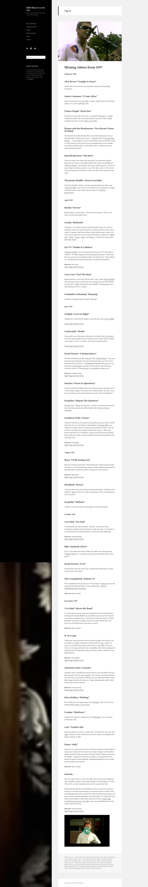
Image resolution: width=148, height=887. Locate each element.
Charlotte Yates (76, 861)
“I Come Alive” (84, 101)
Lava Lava (72, 864)
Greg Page (90, 863)
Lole (85, 864)
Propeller (87, 866)
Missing (70, 859)
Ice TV (98, 366)
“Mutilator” (97, 717)
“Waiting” (95, 702)
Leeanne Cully (79, 864)
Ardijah (109, 859)
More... (32, 79)
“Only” (100, 752)
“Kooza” (74, 492)
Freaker (76, 863)
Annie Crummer (101, 859)
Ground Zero (77, 366)
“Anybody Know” (70, 554)
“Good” (77, 237)
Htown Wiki (104, 425)
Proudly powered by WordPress (73, 883)
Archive (28, 30)
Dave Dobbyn (97, 861)
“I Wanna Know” (101, 358)
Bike (65, 861)
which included (109, 279)
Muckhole (110, 864)
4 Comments (97, 868)
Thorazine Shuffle (86, 868)
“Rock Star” (102, 116)
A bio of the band (107, 336)
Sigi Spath (104, 866)
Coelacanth (89, 861)
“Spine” (83, 237)
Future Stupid (83, 863)
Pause (77, 866)
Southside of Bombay (74, 868)
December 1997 (98, 857)
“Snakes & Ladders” (71, 252)
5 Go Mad (86, 859)
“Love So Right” (109, 319)
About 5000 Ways (31, 24)
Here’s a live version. (82, 705)
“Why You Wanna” (71, 165)
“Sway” (71, 237)
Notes (28, 36)
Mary (88, 864)
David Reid (105, 861)
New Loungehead (69, 866)
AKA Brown (93, 859)
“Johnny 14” (105, 584)
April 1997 (82, 857)
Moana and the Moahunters (99, 864)
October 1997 (77, 859)
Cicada (83, 861)
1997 (77, 857)
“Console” (87, 675)
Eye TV (71, 863)
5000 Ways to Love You (35, 9)
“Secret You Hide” (70, 188)
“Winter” (92, 237)
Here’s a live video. (91, 121)
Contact (28, 39)
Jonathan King (104, 863)
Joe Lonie (96, 863)
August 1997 (89, 857)
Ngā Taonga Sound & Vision (74, 267)
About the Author (31, 27)
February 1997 (107, 857)
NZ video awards (31, 33)
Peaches (81, 866)
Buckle (69, 861)
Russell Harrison (95, 866)
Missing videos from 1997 (83, 67)
